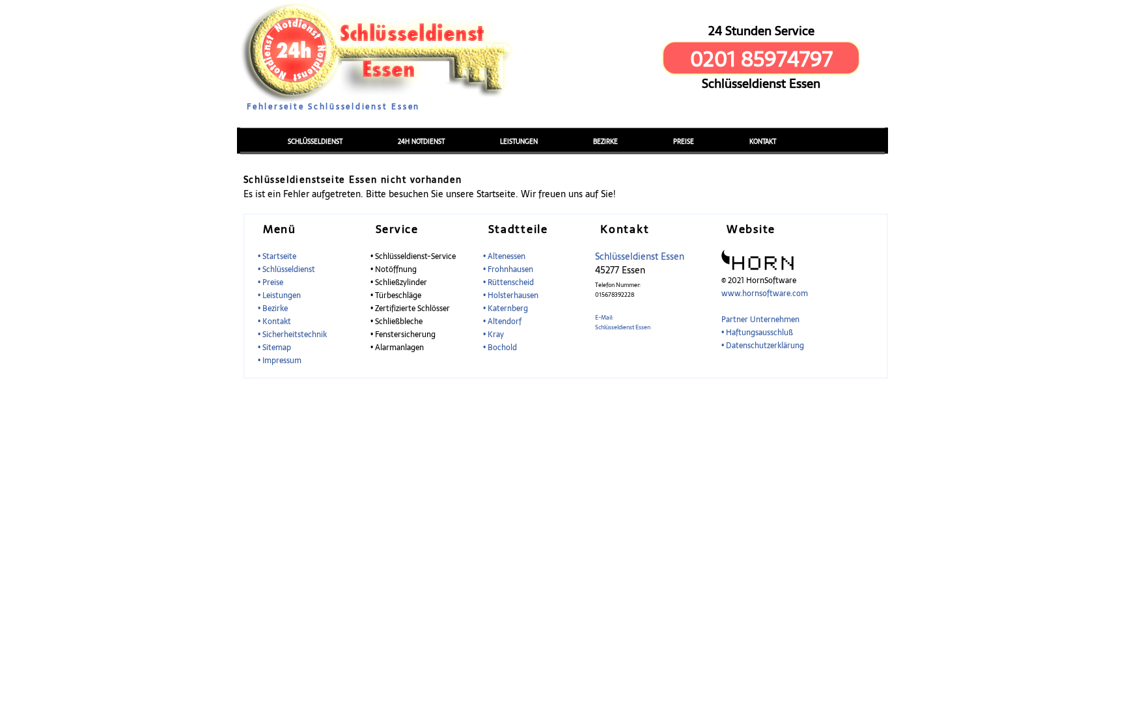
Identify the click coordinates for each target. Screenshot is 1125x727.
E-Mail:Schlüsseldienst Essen (622, 322)
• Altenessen (504, 256)
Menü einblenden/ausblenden (288, 117)
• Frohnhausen (508, 269)
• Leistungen (279, 295)
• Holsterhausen (510, 295)
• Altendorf (502, 321)
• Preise (270, 282)
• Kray (493, 334)
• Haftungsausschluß (757, 332)
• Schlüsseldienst (286, 269)
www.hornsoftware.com (764, 293)
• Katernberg (505, 308)
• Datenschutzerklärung (762, 345)
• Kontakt (274, 321)
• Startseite (277, 256)
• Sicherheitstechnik (292, 334)
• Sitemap (274, 347)
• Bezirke (273, 308)
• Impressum (279, 360)
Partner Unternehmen (760, 319)
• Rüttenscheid (508, 282)
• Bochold (500, 347)
